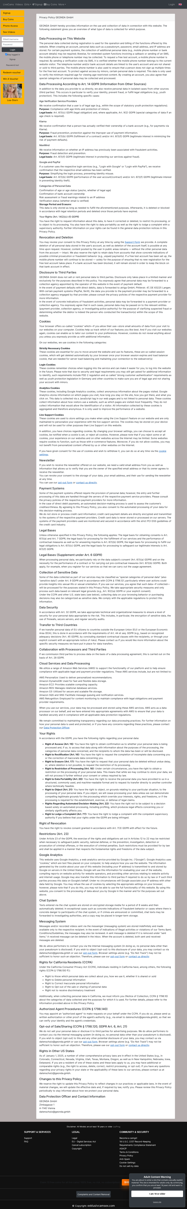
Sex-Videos (9, 32)
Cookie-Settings (127, 1162)
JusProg (116, 1127)
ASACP (123, 1148)
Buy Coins (51, 4)
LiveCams (8, 4)
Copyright (77, 1148)
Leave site (157, 1202)
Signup (39, 4)
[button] (180, 4)
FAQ (26, 1141)
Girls (26, 4)
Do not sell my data (129, 1166)
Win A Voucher (10, 78)
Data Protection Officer (56, 727)
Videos (19, 4)
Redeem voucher (12, 72)
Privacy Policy (126, 1155)
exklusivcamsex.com (101, 1205)
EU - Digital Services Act (84, 1141)
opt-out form (65, 482)
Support (28, 1138)
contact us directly (86, 482)
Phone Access (10, 25)
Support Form (132, 242)
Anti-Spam (125, 1159)
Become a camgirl (128, 1138)
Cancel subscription (81, 1145)
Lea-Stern (12, 100)
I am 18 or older (157, 1193)
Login (172, 4)
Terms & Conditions (129, 1152)
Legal (74, 1138)
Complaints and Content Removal (93, 1194)
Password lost (12, 65)
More (61, 4)
